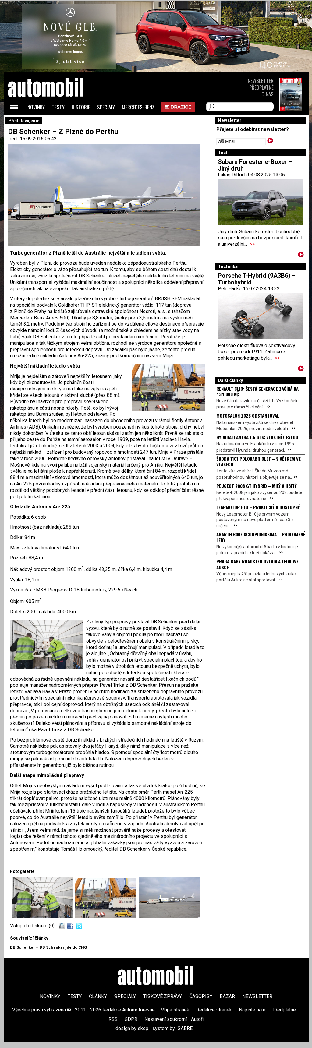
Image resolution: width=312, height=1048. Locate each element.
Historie (81, 107)
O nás (267, 94)
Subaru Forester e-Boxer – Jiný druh (255, 165)
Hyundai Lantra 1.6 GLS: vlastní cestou (257, 437)
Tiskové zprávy (162, 996)
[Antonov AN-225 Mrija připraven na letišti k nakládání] (169, 916)
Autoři (197, 1019)
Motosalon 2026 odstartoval (247, 415)
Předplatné (261, 87)
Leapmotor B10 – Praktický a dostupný (258, 507)
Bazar (227, 996)
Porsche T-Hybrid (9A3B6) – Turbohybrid (257, 279)
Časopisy (200, 996)
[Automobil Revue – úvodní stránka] (54, 122)
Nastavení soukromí (165, 1019)
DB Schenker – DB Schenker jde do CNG (48, 947)
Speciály (106, 107)
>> (252, 244)
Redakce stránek (214, 1010)
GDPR (131, 1019)
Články (98, 996)
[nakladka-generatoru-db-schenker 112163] (107, 916)
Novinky (36, 107)
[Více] (301, 256)
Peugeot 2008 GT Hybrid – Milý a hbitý (256, 485)
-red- (14, 139)
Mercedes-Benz (138, 107)
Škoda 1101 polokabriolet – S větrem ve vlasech (258, 461)
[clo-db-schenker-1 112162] (43, 916)
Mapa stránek (174, 1010)
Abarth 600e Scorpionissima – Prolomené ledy (260, 537)
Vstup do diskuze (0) (32, 926)
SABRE (185, 1028)
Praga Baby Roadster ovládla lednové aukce (257, 564)
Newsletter (261, 80)
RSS (113, 1019)
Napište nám (252, 1010)
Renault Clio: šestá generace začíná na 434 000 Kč (257, 391)
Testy (58, 107)
